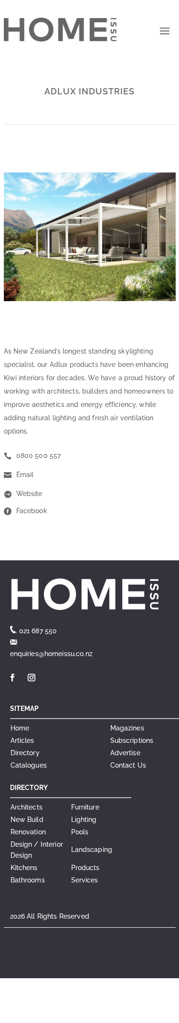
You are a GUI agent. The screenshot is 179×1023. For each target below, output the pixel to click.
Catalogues (29, 765)
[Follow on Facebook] (13, 677)
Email (25, 474)
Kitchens (24, 867)
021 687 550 (38, 631)
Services (84, 880)
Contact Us (128, 765)
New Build (27, 819)
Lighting (84, 819)
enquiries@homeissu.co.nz (51, 654)
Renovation (28, 832)
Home (20, 728)
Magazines (127, 728)
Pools (80, 832)
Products (85, 867)
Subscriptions (132, 740)
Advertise (125, 753)
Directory (25, 753)
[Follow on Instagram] (32, 677)
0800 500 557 (38, 455)
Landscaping (92, 849)
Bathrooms (28, 880)
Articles (22, 740)
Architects (26, 807)
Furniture (85, 807)
